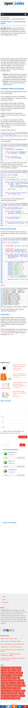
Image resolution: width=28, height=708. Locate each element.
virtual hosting (14, 695)
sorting (23, 690)
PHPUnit (3, 685)
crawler (19, 670)
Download (12, 454)
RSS (10, 630)
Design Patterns (11, 672)
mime (15, 680)
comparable (18, 667)
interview (14, 678)
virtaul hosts (6, 695)
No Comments (23, 25)
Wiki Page (10, 334)
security (14, 688)
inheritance (8, 678)
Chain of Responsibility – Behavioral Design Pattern (12, 644)
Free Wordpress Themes (6, 675)
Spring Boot (10, 693)
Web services (22, 695)
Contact (4, 596)
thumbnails (21, 693)
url (1, 695)
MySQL (2, 683)
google (15, 675)
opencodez (14, 704)
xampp (18, 698)
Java (16, 25)
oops (7, 683)
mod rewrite (20, 680)
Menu (2, 14)
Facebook (5, 630)
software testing (16, 690)
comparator (3, 670)
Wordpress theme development (8, 698)
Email (2, 630)
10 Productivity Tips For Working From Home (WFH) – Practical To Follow (13, 659)
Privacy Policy (5, 602)
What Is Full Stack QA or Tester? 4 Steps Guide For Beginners (12, 650)
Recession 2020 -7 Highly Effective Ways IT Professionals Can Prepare (11, 654)
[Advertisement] (14, 9)
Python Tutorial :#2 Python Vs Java (9, 638)
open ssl (19, 683)
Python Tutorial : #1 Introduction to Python (11, 641)
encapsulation (19, 672)
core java (14, 670)
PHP (23, 683)
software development (6, 690)
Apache (12, 667)
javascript (10, 680)
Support (4, 599)
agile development (5, 667)
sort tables (3, 693)
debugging (3, 672)
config (9, 670)
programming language (19, 685)
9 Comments (17, 377)
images (2, 678)
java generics (4, 680)
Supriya (3, 25)
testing (15, 693)
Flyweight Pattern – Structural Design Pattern (11, 646)
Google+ (7, 630)
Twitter (13, 630)
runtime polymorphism (6, 688)
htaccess (20, 675)
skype (19, 688)
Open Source (12, 683)
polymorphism (9, 685)
